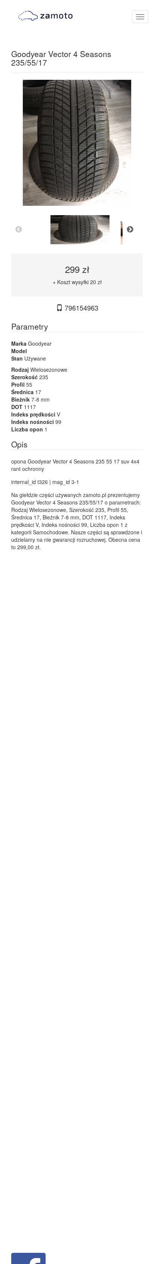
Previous (18, 229)
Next (130, 229)
